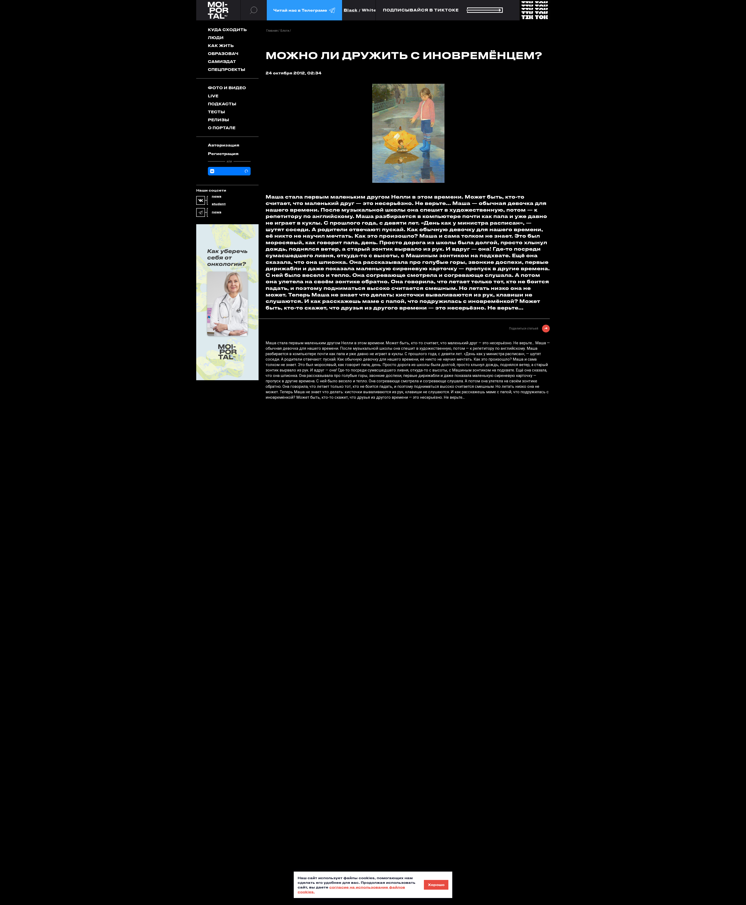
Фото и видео (227, 87)
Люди (216, 37)
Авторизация (223, 145)
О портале (221, 128)
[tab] (229, 145)
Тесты (216, 112)
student (219, 204)
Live (213, 96)
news (216, 196)
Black (350, 10)
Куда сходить (227, 29)
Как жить (221, 45)
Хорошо (436, 885)
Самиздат (222, 61)
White (369, 10)
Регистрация (223, 153)
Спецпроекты (226, 69)
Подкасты (222, 104)
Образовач (223, 53)
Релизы (218, 120)
